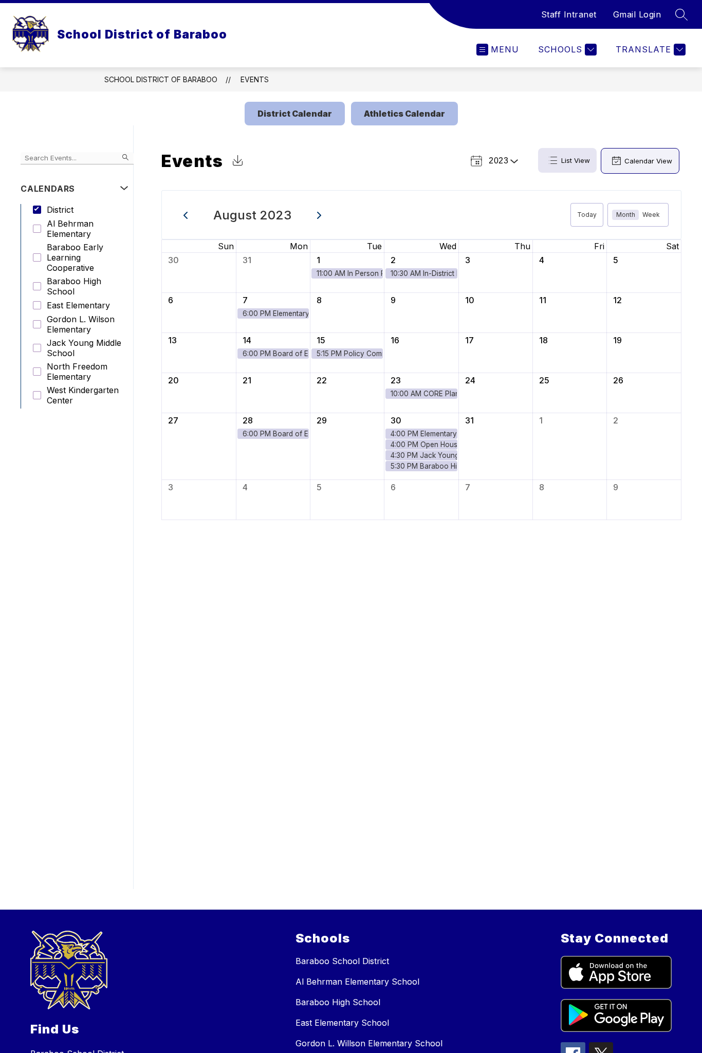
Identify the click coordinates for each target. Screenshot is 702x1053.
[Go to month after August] (319, 215)
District (60, 210)
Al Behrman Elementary (70, 228)
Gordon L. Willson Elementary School (368, 1043)
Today (587, 214)
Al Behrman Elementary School (357, 981)
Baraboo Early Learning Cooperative (75, 257)
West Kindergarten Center (83, 395)
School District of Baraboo (160, 79)
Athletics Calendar (404, 113)
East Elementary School (342, 1023)
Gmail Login (637, 14)
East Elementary (78, 305)
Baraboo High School (74, 286)
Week (651, 214)
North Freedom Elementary (77, 371)
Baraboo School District (342, 961)
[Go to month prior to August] (185, 215)
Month (625, 214)
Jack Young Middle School (84, 348)
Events (255, 79)
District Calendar (294, 113)
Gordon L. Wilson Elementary (81, 324)
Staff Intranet (569, 14)
